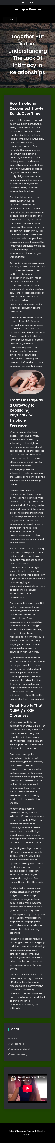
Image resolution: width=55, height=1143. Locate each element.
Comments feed (20, 1049)
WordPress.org (19, 1054)
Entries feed (17, 1043)
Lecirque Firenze (27, 9)
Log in (14, 1038)
